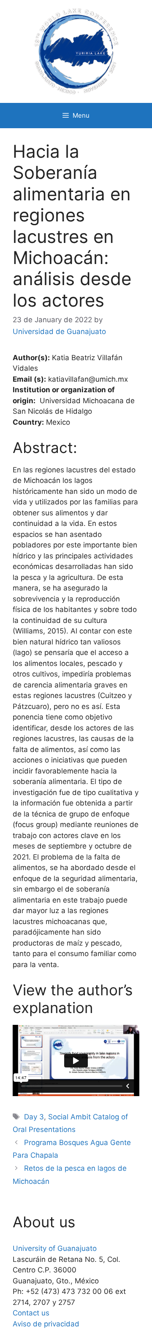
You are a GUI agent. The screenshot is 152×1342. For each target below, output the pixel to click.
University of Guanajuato (55, 1248)
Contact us (31, 1313)
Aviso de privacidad (46, 1324)
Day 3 (34, 1117)
